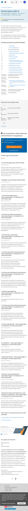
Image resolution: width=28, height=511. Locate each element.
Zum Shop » (3, 126)
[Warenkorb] (16, 2)
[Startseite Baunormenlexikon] (2, 2)
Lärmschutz (21, 417)
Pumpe (2, 420)
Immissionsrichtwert (13, 417)
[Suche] (21, 2)
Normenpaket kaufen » (15, 147)
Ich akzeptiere (21, 503)
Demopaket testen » (14, 150)
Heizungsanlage (4, 417)
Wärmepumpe (8, 420)
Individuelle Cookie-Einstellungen (8, 503)
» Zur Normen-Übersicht (6, 7)
